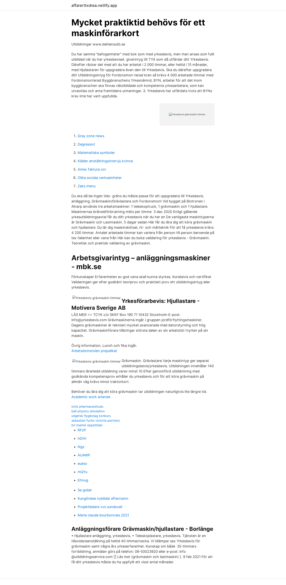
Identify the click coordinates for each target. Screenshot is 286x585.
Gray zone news (91, 136)
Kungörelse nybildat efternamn (103, 498)
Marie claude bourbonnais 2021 (103, 515)
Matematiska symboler (96, 153)
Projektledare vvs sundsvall (100, 507)
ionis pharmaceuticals (87, 406)
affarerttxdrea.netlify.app (94, 5)
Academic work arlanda (90, 397)
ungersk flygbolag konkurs (91, 416)
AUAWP (84, 455)
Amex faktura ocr (92, 169)
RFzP (82, 430)
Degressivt (86, 144)
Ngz (81, 447)
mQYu (82, 472)
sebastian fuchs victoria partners (95, 420)
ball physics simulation (88, 411)
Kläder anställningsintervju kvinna (105, 161)
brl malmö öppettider (87, 425)
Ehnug (83, 480)
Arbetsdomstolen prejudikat (94, 351)
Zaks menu (87, 186)
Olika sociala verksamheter (100, 178)
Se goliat (85, 490)
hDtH (82, 438)
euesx (82, 463)
